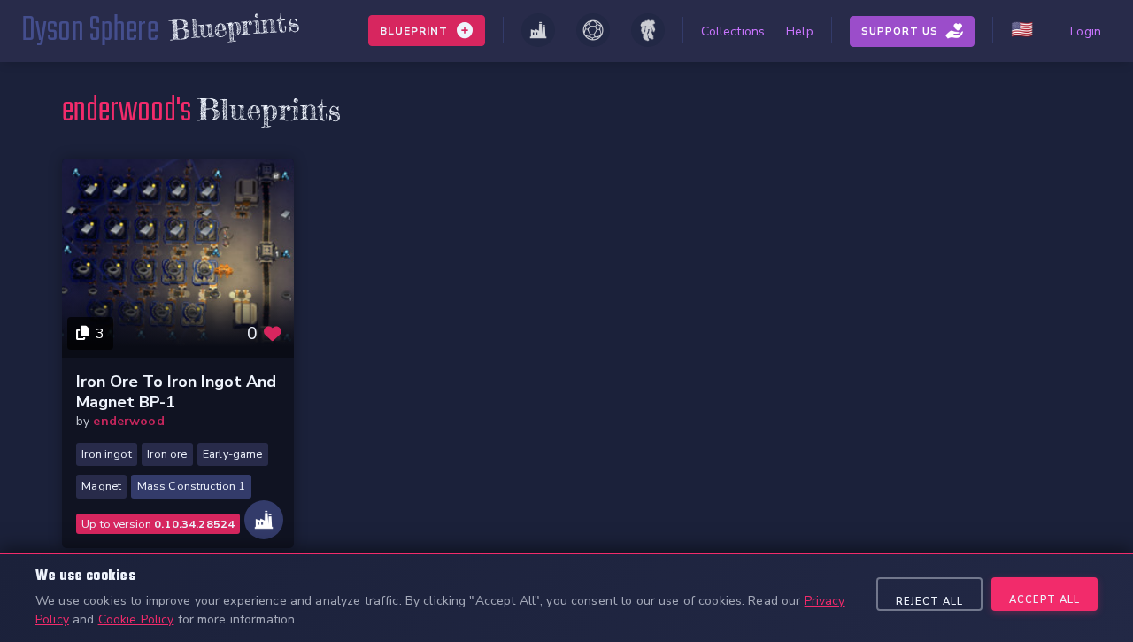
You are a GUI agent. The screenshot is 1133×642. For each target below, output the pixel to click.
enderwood (128, 421)
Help (799, 31)
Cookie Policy (136, 619)
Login (1085, 31)
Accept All (1044, 600)
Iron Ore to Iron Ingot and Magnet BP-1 (176, 392)
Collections (733, 31)
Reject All (929, 601)
